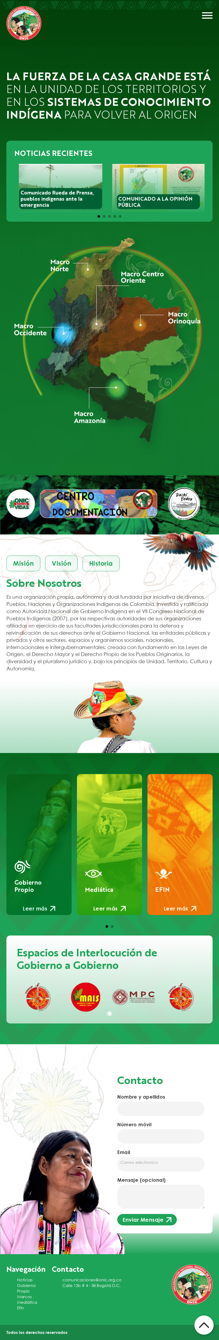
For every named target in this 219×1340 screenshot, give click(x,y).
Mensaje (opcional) (141, 1180)
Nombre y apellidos (141, 1097)
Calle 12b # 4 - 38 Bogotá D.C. (91, 1285)
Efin (20, 1307)
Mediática (27, 1302)
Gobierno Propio (26, 1288)
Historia (101, 563)
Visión (61, 563)
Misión (23, 563)
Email (123, 1152)
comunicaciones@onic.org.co (92, 1279)
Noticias (25, 1279)
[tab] (98, 216)
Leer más (35, 908)
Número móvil (134, 1124)
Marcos (24, 1296)
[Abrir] (207, 15)
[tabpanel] (38, 997)
